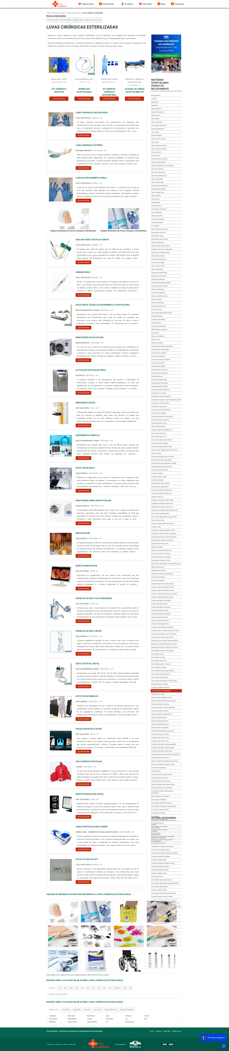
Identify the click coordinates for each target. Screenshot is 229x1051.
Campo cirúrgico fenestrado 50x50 (162, 590)
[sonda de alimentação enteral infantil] (129, 961)
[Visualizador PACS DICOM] (60, 739)
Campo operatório (157, 222)
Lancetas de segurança (159, 406)
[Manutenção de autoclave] (60, 348)
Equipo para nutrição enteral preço (162, 650)
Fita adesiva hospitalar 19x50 (160, 560)
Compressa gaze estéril (159, 477)
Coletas (153, 824)
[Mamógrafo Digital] (60, 413)
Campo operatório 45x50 (159, 286)
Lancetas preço (156, 323)
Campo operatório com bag (160, 704)
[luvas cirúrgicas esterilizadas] (73, 218)
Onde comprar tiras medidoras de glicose (164, 761)
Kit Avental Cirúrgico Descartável (161, 788)
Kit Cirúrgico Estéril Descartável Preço (163, 893)
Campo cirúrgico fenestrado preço (162, 597)
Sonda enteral (155, 771)
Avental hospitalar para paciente (161, 466)
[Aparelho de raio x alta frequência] (60, 609)
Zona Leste (97, 1009)
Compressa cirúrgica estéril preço (162, 503)
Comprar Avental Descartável (160, 856)
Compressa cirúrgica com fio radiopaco (164, 634)
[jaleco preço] (129, 936)
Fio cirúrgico (155, 226)
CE (110, 988)
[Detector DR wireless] (60, 707)
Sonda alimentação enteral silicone (162, 456)
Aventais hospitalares (158, 279)
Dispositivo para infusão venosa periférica (164, 640)
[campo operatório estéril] (63, 911)
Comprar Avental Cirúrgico (159, 870)
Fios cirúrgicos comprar (158, 667)
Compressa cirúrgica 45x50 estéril (162, 500)
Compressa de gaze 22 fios (160, 741)
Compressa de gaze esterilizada (161, 249)
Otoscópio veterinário (158, 172)
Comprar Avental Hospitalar (160, 866)
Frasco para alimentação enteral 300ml (164, 517)
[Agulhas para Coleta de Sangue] (60, 250)
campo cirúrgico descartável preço (90, 20)
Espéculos (154, 102)
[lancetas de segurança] (63, 961)
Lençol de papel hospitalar (160, 443)
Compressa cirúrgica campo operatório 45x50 (166, 400)
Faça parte (179, 4)
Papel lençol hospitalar (158, 413)
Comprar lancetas (157, 473)
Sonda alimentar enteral (159, 276)
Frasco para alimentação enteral (161, 313)
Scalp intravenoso (157, 376)
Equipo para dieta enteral (159, 239)
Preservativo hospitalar (158, 768)
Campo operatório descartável (161, 600)
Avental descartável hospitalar (161, 283)
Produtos (129, 4)
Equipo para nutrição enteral (160, 252)
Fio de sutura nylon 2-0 (158, 433)
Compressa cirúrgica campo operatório (164, 533)
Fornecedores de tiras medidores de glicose (165, 754)
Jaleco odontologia (157, 182)
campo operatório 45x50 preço (57, 20)
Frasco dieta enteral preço (159, 677)
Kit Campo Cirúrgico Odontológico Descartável (162, 792)
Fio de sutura (155, 155)
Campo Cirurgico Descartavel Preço (163, 784)
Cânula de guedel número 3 (160, 620)
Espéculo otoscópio (157, 303)
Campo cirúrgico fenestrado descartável (164, 594)
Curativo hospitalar (157, 480)
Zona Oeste (77, 1009)
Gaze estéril (155, 142)
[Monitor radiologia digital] (60, 805)
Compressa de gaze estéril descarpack (164, 537)
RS (93, 988)
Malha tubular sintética (158, 570)
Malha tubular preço (157, 567)
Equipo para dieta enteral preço (161, 550)
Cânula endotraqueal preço (160, 724)
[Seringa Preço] (60, 283)
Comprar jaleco (156, 206)
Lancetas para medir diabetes (161, 410)
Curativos (154, 831)
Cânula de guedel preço (159, 717)
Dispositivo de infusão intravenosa (162, 540)
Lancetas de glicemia (158, 293)
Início (152, 1031)
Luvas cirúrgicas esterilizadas (160, 691)
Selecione (52, 988)
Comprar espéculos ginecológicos (162, 627)
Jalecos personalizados (159, 149)
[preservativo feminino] (162, 961)
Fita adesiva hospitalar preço (160, 674)
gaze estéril (73, 20)
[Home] (60, 4)
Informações (108, 4)
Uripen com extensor (158, 336)
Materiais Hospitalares (158, 838)
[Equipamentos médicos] (60, 446)
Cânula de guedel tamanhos (160, 390)
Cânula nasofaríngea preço (160, 624)
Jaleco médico (156, 196)
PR (82, 988)
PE (99, 988)
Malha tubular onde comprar (160, 483)
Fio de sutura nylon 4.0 (158, 436)
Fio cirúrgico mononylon (159, 661)
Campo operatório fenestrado (160, 607)
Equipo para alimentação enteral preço (164, 644)
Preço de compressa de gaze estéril (162, 764)
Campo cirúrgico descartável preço (162, 584)
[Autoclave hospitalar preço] (60, 381)
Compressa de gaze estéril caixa (161, 507)
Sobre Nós (147, 4)
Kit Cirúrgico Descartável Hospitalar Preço (165, 883)
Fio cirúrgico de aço (157, 654)
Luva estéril (155, 132)
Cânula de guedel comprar (160, 610)
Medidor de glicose (157, 112)
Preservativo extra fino (158, 232)
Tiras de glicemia (156, 212)
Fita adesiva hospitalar (158, 326)
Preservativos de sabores (159, 369)
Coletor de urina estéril (158, 393)
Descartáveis (155, 834)
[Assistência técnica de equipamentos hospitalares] (60, 315)
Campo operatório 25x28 (159, 386)
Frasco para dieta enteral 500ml (161, 440)
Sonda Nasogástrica (157, 129)
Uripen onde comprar (158, 426)
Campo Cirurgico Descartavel (160, 781)
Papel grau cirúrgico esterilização (162, 574)
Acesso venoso (156, 152)
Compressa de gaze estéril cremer (162, 637)
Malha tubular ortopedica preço (161, 697)
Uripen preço (155, 339)
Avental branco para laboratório (161, 460)
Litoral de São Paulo (126, 1009)
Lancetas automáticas (158, 319)
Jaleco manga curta (157, 192)
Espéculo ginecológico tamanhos (162, 346)
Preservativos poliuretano (159, 373)
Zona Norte (66, 1009)
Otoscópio (154, 105)
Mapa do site (176, 1031)
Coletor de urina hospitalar (160, 727)
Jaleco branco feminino (158, 145)
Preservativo (155, 119)
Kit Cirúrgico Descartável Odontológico (163, 806)
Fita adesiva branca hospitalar (161, 557)
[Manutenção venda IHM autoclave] (60, 511)
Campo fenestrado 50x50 (159, 470)
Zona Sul (87, 1009)
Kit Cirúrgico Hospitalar (158, 799)
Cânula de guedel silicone (159, 721)
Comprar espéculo (157, 497)
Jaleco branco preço (157, 266)
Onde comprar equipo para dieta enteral (164, 450)
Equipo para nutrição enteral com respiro (164, 647)
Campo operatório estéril (159, 604)
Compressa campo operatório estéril (163, 530)
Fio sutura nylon (156, 309)
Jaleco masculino (157, 122)
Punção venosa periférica (159, 185)
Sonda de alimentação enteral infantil (163, 701)
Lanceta (153, 99)
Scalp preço (155, 333)
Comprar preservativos (158, 259)
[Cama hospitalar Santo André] (60, 837)
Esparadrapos (155, 95)
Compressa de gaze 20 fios (160, 737)
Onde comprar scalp (157, 520)
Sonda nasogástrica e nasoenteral (162, 165)
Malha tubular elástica (158, 366)
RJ (60, 988)
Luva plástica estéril (157, 363)
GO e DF (117, 988)
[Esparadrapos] (63, 936)
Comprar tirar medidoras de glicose (162, 731)
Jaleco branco (155, 115)
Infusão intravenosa (157, 242)
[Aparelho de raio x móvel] (60, 642)
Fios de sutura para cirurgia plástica (162, 671)
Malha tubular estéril (157, 694)
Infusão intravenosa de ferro (160, 758)
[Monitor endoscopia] (60, 576)
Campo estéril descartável (159, 383)
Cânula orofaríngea (157, 289)
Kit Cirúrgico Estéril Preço (159, 886)
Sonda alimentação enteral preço (162, 416)
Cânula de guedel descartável (161, 614)
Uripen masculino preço (159, 423)
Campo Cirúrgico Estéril (159, 890)
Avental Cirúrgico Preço (159, 873)
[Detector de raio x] (60, 478)
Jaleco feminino (156, 109)
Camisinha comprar (157, 219)
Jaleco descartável (157, 169)
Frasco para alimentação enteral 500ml (164, 681)
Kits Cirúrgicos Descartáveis (160, 796)
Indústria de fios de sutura (159, 684)
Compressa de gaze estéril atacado (162, 747)
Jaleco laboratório (157, 269)
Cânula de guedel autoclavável (161, 714)
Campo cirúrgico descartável (160, 246)
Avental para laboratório (159, 380)
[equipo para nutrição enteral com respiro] (96, 911)
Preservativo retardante (158, 209)
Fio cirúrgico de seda (158, 657)
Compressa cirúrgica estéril (160, 403)
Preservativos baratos (158, 577)
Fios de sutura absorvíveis (159, 229)
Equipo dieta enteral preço (159, 543)
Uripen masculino (157, 216)
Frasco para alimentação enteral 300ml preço (166, 564)
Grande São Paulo (111, 1009)
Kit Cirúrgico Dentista (158, 813)
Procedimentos (156, 841)
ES (71, 988)
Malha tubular (155, 202)
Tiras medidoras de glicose (160, 778)
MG (65, 988)
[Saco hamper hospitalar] (60, 772)
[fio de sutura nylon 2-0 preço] (129, 911)
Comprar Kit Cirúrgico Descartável (162, 846)
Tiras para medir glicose (159, 175)
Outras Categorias (163, 817)
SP (77, 988)
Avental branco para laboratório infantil (163, 463)
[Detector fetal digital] (60, 674)
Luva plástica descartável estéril (161, 446)
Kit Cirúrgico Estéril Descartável (161, 803)
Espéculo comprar (157, 343)
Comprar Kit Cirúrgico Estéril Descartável (164, 853)
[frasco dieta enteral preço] (96, 936)
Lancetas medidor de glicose (160, 687)
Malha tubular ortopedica (159, 329)
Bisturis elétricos (156, 135)
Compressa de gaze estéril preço (162, 751)
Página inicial (88, 4)
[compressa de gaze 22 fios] (162, 936)
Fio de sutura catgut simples (160, 513)
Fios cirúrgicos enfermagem (160, 349)
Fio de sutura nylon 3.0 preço (160, 553)
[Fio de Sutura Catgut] (60, 870)
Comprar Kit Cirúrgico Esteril (160, 850)
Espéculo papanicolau (158, 306)
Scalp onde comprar (157, 580)
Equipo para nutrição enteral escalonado (164, 510)
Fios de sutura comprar (158, 353)
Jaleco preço (155, 199)
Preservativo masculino (158, 125)
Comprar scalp (156, 527)
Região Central (54, 1009)
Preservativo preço (157, 236)
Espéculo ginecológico (158, 189)
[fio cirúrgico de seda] (162, 911)
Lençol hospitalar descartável (160, 359)
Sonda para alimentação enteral (161, 774)
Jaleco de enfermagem (158, 162)
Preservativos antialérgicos (160, 487)
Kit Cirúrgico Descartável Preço (161, 880)
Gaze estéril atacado (158, 356)
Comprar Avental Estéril (159, 860)
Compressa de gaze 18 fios (160, 734)
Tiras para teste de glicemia (160, 420)
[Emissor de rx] (60, 544)
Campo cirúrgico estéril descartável (162, 523)
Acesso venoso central (158, 139)
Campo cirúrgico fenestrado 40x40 (162, 587)
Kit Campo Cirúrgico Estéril (160, 810)
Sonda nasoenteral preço (159, 296)
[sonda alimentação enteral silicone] (96, 961)
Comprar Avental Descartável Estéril (163, 863)
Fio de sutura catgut (157, 262)
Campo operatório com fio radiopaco (163, 707)
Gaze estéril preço (157, 316)
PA (130, 988)
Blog (163, 4)
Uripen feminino (156, 299)
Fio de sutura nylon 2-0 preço (160, 664)
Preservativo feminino (158, 256)
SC (88, 988)
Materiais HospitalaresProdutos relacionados (160, 84)
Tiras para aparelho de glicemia (161, 490)
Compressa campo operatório (161, 396)
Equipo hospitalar (157, 547)
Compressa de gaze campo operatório (163, 744)
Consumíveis (155, 828)
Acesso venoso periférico (159, 159)
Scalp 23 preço (156, 453)
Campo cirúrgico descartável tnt (161, 430)
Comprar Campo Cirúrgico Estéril (162, 896)
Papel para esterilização (159, 272)
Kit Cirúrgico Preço (157, 876)
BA (104, 988)
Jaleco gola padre (157, 179)
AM (125, 988)
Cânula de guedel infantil (159, 617)
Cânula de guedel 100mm (159, 711)
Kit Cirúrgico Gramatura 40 (160, 923)
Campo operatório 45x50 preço (161, 493)
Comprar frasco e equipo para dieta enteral (165, 630)
